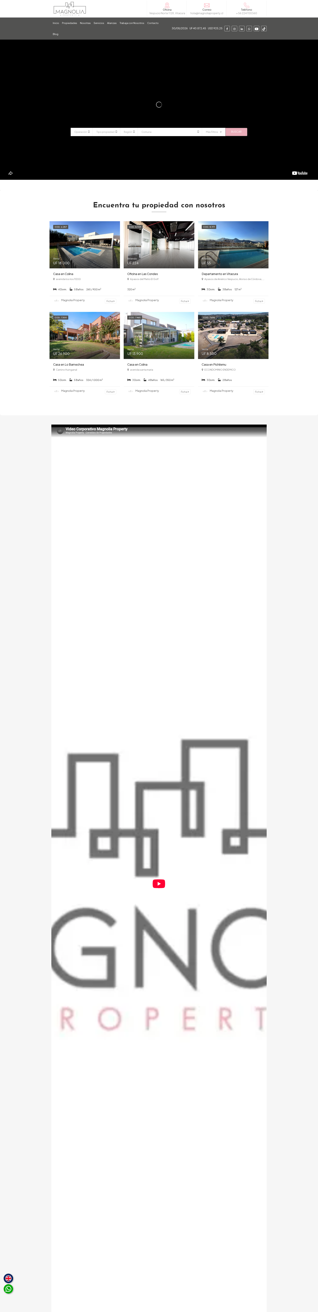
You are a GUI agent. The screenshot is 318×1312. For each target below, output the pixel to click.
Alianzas (112, 23)
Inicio (56, 23)
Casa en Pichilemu (214, 364)
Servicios (99, 23)
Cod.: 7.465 (135, 317)
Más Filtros (212, 131)
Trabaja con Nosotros (132, 23)
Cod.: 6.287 (61, 227)
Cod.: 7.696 (209, 317)
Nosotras (85, 23)
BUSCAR (236, 131)
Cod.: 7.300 (61, 317)
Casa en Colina (63, 274)
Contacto (153, 23)
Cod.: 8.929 (135, 227)
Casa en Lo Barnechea (68, 364)
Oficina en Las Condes (142, 274)
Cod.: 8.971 (209, 227)
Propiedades (69, 23)
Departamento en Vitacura (220, 274)
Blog (55, 34)
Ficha (110, 301)
